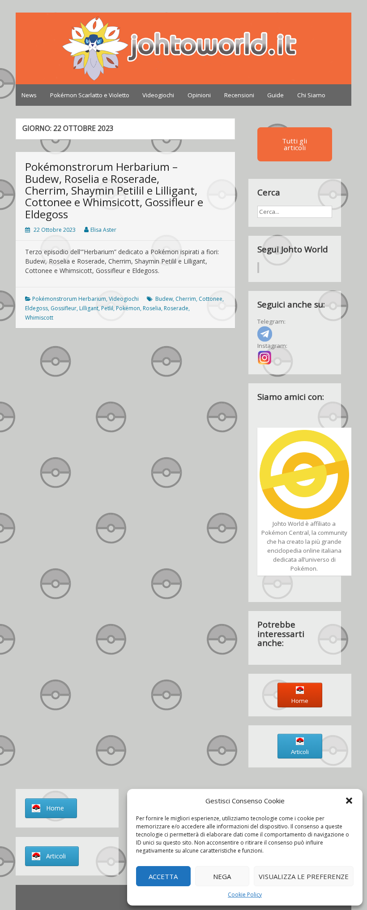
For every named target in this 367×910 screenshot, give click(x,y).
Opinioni (199, 95)
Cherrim (185, 299)
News (29, 95)
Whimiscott (39, 317)
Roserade (176, 308)
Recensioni (239, 95)
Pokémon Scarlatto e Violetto (89, 95)
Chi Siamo (311, 95)
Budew (164, 299)
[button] (349, 800)
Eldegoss (36, 308)
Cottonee (210, 299)
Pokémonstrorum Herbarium (69, 299)
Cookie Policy (245, 894)
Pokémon (128, 308)
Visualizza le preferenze (304, 876)
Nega (222, 876)
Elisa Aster (103, 230)
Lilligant (88, 308)
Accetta (163, 876)
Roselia (152, 308)
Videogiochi (158, 95)
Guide (275, 95)
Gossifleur (64, 308)
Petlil (107, 308)
